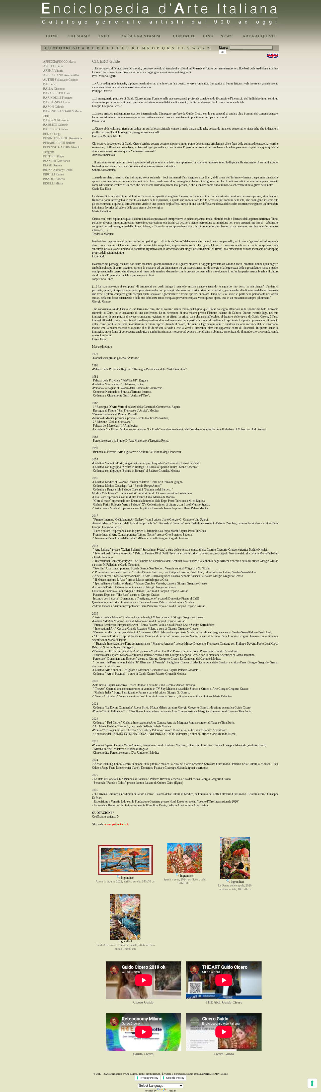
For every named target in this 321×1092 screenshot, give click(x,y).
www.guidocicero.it (116, 824)
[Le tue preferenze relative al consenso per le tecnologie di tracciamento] (312, 1083)
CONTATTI (184, 36)
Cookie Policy (175, 1077)
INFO (104, 36)
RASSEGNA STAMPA (140, 36)
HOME (52, 36)
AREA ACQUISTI (259, 36)
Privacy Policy (149, 1077)
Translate (171, 1090)
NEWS (226, 36)
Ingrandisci (127, 877)
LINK (208, 36)
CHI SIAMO (79, 36)
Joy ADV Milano (219, 1073)
